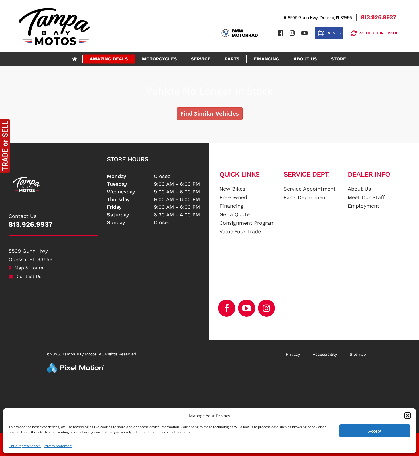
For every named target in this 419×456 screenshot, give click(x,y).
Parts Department (306, 197)
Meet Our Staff (366, 197)
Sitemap (358, 354)
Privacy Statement (58, 445)
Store (338, 59)
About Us (305, 59)
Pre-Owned (233, 197)
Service (200, 59)
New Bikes (232, 189)
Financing (266, 59)
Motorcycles (159, 59)
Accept (374, 431)
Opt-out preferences (25, 445)
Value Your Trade (240, 231)
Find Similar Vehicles (209, 113)
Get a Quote (234, 214)
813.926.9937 (31, 224)
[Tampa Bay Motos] (53, 181)
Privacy (293, 354)
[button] (407, 415)
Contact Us (29, 276)
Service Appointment (310, 189)
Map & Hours (29, 268)
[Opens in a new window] (280, 33)
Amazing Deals (109, 59)
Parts (232, 59)
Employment (363, 206)
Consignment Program (247, 223)
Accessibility (325, 354)
